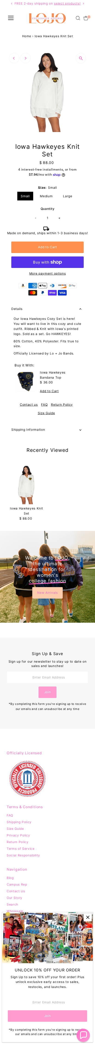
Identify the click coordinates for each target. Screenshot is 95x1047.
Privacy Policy (18, 835)
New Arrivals (47, 592)
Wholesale (15, 911)
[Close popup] (88, 917)
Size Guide (46, 413)
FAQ (44, 404)
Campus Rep (17, 884)
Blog (10, 878)
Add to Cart (47, 247)
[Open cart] (85, 18)
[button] (83, 1035)
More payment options (47, 273)
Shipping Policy (19, 822)
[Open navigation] (11, 18)
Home (26, 36)
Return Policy (62, 404)
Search (12, 904)
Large (67, 196)
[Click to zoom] (81, 58)
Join (47, 692)
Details (17, 309)
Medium (46, 196)
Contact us (29, 404)
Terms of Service (21, 848)
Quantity (47, 209)
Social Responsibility (23, 855)
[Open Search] (78, 18)
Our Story (14, 898)
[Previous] (14, 58)
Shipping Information (28, 429)
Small (25, 196)
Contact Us (16, 891)
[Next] (25, 58)
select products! (67, 3)
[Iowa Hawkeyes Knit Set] (26, 484)
